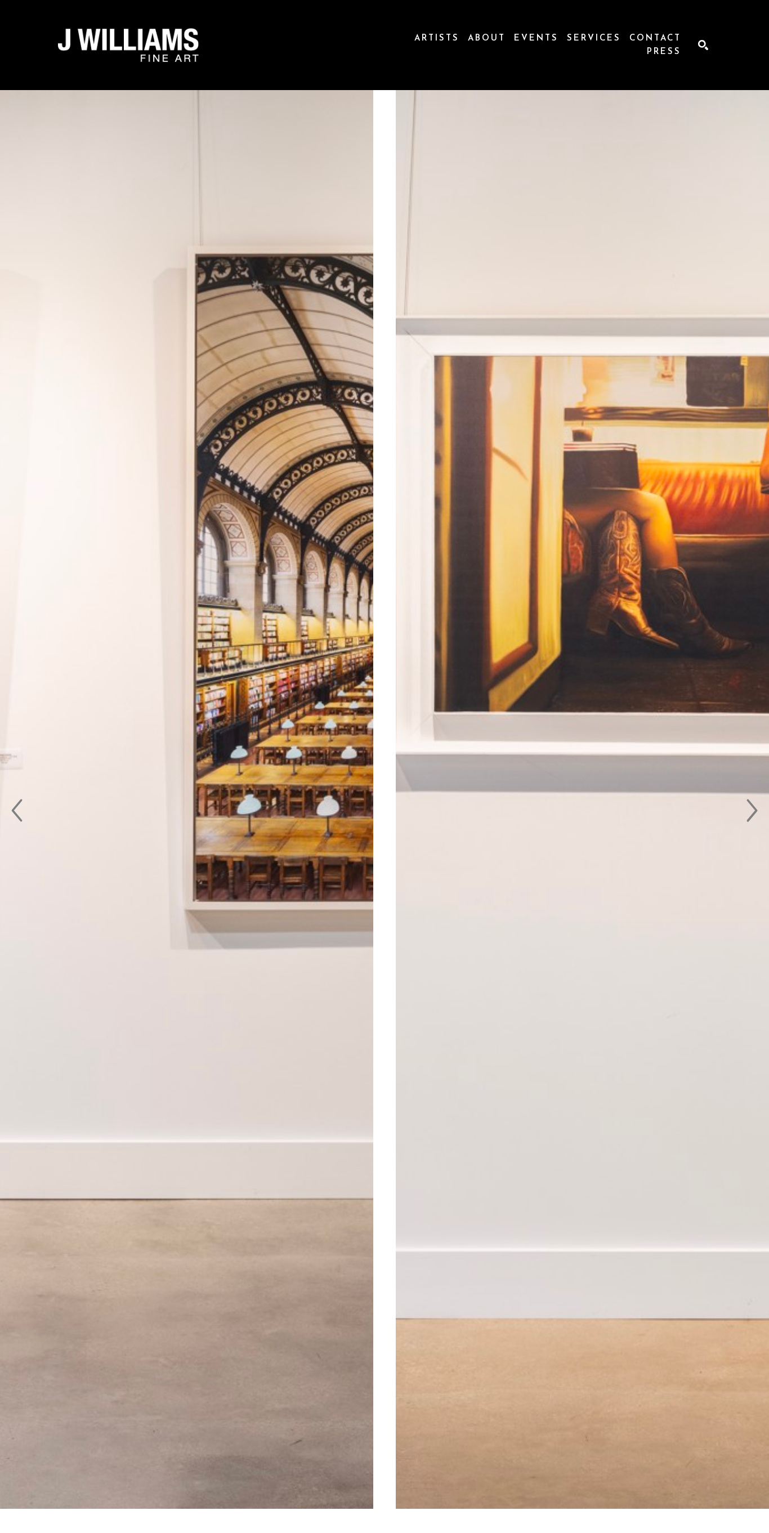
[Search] (703, 45)
